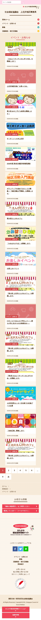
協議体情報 (15, 615)
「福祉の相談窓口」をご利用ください (17, 506)
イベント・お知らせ (9, 23)
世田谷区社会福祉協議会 (24, 599)
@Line (25, 548)
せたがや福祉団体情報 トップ (32, 7)
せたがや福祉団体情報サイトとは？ (15, 609)
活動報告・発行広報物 (9, 31)
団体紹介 (5, 489)
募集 (3, 27)
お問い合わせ (20, 569)
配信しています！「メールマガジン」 (17, 511)
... (37, 470)
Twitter (20, 548)
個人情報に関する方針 (20, 572)
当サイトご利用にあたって (21, 574)
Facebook (15, 548)
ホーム (4, 486)
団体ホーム (6, 19)
